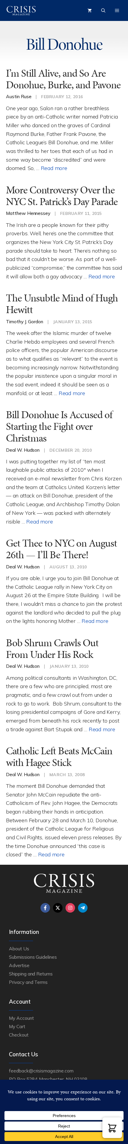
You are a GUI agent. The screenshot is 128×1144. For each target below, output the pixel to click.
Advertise (19, 965)
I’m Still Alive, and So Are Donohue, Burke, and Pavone (63, 79)
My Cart (17, 1026)
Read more (54, 168)
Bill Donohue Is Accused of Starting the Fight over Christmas (59, 426)
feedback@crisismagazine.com (41, 1071)
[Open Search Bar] (103, 10)
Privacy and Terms (28, 982)
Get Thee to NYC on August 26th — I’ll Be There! (61, 549)
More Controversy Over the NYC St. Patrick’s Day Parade (62, 196)
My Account (21, 1018)
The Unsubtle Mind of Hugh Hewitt (62, 304)
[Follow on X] (58, 908)
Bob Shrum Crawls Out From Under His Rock (52, 648)
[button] (112, 1127)
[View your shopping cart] (89, 10)
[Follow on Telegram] (83, 908)
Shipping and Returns (31, 974)
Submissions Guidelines (33, 957)
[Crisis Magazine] (21, 10)
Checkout (19, 1035)
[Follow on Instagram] (70, 908)
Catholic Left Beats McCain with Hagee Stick (59, 757)
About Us (19, 949)
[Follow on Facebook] (45, 908)
